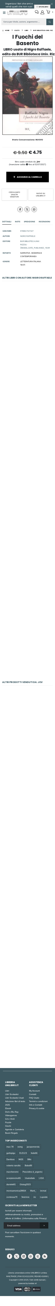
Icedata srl (32, 1283)
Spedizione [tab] (29, 221)
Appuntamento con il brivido (27, 850)
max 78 (9, 1146)
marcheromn (12, 1171)
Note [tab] (17, 221)
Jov (38, 161)
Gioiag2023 (25, 1184)
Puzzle (8, 1122)
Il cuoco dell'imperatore (27, 516)
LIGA (41, 1178)
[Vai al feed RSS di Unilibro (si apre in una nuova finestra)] (45, 1256)
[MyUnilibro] (42, 12)
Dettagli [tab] (6, 221)
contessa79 (11, 1197)
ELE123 (23, 1153)
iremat (43, 1190)
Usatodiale (30, 1178)
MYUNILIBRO (43, 7)
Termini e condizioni (38, 1101)
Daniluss (10, 1159)
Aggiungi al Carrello (29, 177)
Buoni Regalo (11, 1132)
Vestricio (25, 1197)
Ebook (8, 1108)
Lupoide (44, 1197)
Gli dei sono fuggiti (27, 581)
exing (20, 1146)
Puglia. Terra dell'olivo (27, 385)
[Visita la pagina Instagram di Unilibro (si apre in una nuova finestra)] (23, 1256)
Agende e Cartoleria (14, 1129)
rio (34, 1197)
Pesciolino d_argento (32, 1171)
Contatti (32, 1094)
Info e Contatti (35, 1104)
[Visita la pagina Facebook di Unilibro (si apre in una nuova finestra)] (9, 1256)
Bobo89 (28, 1165)
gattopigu (10, 1153)
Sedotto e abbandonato (27, 725)
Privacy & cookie (36, 1108)
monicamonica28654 (16, 1190)
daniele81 (11, 1184)
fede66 (34, 1153)
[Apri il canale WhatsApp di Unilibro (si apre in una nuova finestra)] (30, 1256)
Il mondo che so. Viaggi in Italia (27, 647)
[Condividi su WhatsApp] (34, 209)
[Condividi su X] (27, 209)
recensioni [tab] (44, 221)
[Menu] (4, 13)
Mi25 (21, 1159)
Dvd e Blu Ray (11, 1111)
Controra (27, 912)
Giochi (8, 1125)
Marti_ (33, 1190)
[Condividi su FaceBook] (20, 209)
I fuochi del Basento (27, 451)
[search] (49, 22)
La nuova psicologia (27, 1037)
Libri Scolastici (11, 1094)
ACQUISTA (28, 341)
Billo (29, 1159)
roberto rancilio (13, 1165)
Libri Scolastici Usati (14, 1097)
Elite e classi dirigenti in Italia (27, 787)
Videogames (11, 1115)
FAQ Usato (34, 1097)
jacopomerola (33, 1146)
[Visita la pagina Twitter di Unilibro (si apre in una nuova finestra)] (16, 1256)
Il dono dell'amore (27, 320)
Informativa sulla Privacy (34, 1218)
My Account (34, 1090)
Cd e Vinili (10, 1118)
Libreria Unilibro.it (12, 1084)
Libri (7, 1090)
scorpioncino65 (13, 1178)
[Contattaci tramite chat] (37, 12)
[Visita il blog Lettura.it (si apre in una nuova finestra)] (37, 1256)
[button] (49, 12)
